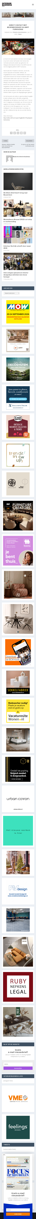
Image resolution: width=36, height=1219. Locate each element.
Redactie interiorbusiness (20, 32)
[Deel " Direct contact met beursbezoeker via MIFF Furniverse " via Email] (21, 133)
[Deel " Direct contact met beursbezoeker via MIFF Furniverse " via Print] (24, 133)
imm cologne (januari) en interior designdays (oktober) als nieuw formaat (16, 275)
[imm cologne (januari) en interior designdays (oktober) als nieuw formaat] (18, 261)
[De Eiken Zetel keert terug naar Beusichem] (18, 181)
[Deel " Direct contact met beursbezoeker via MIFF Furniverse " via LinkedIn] (18, 133)
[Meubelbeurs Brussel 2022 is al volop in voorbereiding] (18, 208)
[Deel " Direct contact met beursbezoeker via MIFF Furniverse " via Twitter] (14, 133)
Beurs (20, 34)
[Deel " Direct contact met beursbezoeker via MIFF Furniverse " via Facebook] (11, 133)
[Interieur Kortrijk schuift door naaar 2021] (18, 234)
